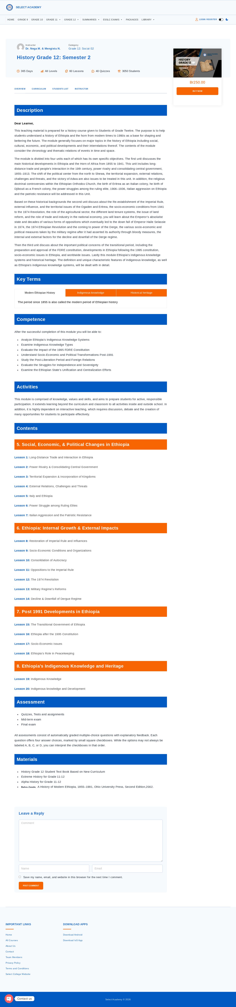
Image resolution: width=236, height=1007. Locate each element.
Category (73, 45)
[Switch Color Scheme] (226, 19)
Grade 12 (70, 19)
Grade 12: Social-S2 (81, 48)
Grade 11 (52, 19)
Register (211, 19)
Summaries (89, 19)
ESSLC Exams (111, 19)
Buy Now (197, 91)
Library (147, 19)
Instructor (31, 45)
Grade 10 (37, 19)
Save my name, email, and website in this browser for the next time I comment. (73, 877)
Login (202, 19)
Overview (19, 89)
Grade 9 (23, 19)
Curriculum (39, 89)
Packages (132, 19)
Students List (60, 89)
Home (10, 19)
